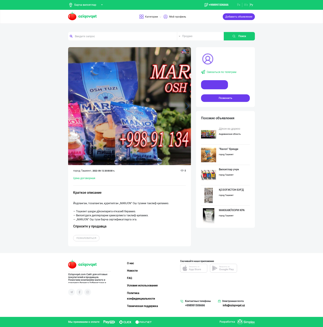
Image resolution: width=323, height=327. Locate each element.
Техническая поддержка (142, 306)
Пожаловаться (86, 238)
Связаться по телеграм (221, 72)
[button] (185, 51)
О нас (130, 263)
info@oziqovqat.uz (234, 305)
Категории (151, 16)
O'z (246, 4)
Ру (251, 4)
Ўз (238, 4)
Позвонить (225, 98)
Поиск (242, 36)
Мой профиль (177, 16)
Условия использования (142, 285)
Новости (132, 270)
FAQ (129, 278)
